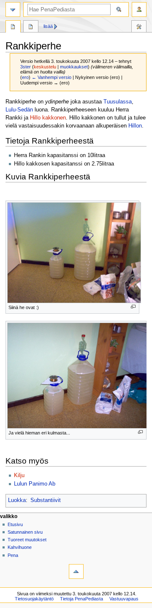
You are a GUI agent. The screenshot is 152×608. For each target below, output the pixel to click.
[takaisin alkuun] (76, 571)
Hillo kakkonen (48, 118)
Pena (13, 555)
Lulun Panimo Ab (34, 484)
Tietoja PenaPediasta (81, 598)
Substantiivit (45, 500)
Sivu (13, 27)
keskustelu (45, 66)
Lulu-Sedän (19, 110)
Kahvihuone (20, 547)
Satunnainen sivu (25, 532)
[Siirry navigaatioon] (12, 9)
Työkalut (139, 27)
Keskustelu (31, 27)
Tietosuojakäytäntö (34, 598)
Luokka (17, 500)
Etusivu (15, 524)
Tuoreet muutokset (27, 539)
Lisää (48, 26)
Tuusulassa (117, 102)
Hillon (135, 126)
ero (25, 77)
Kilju (19, 475)
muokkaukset (74, 66)
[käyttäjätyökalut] (139, 9)
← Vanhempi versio (51, 77)
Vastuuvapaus (123, 598)
